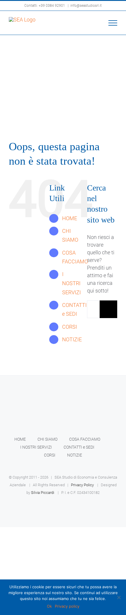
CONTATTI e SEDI (79, 447)
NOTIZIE (72, 339)
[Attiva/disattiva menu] (113, 23)
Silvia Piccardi (42, 492)
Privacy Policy (82, 485)
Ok (49, 606)
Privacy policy (67, 606)
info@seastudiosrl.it (86, 6)
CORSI (69, 327)
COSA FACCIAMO (84, 439)
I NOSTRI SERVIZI (71, 283)
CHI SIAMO (47, 439)
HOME (69, 218)
